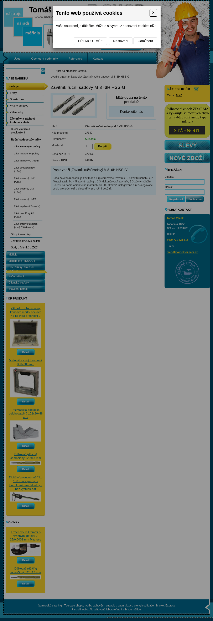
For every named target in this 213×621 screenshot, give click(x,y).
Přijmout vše (90, 41)
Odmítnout (145, 41)
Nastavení (120, 41)
